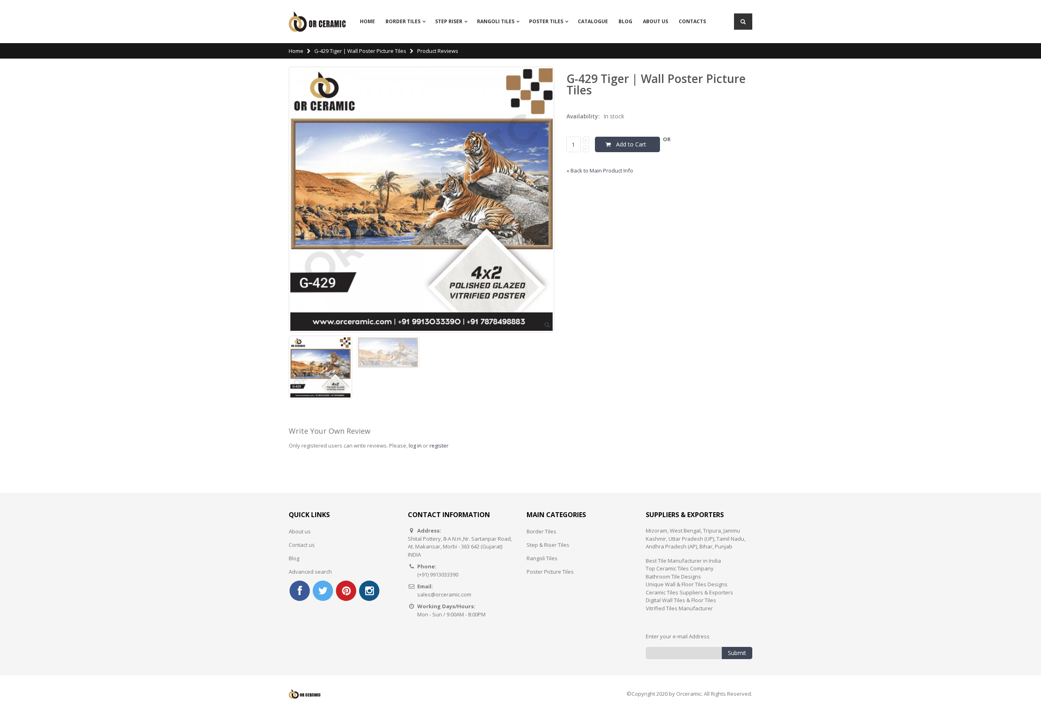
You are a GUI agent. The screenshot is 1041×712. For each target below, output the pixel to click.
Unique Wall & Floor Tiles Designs (686, 584)
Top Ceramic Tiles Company (680, 568)
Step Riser (448, 21)
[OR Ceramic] (317, 21)
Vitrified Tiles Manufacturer (679, 608)
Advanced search (310, 571)
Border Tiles (402, 21)
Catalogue (593, 21)
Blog (625, 21)
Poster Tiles (546, 21)
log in (415, 445)
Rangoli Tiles (542, 558)
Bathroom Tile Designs (673, 576)
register (439, 445)
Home (296, 51)
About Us (655, 21)
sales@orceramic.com (444, 594)
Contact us (302, 544)
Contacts (692, 21)
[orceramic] (300, 591)
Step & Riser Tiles (548, 544)
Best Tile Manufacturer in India (683, 560)
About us (300, 531)
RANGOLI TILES (495, 21)
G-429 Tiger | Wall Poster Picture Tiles (360, 51)
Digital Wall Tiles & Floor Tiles (681, 600)
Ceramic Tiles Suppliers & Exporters (689, 592)
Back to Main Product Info (599, 170)
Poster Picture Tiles (550, 571)
